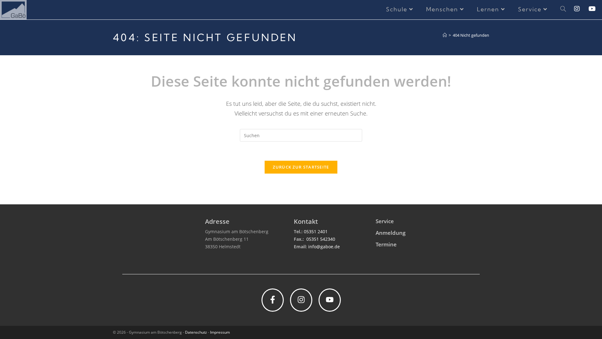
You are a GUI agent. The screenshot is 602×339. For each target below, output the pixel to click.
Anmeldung (390, 232)
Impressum (220, 332)
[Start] (445, 35)
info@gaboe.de (324, 247)
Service (385, 221)
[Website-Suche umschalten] (563, 9)
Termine (386, 244)
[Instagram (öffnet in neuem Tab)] (581, 9)
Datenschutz (196, 332)
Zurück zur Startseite (301, 167)
